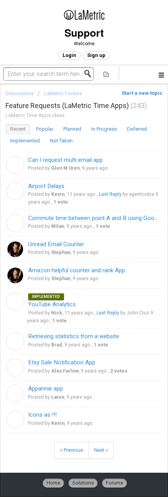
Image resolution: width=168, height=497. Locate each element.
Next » (101, 450)
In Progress (104, 129)
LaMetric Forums (63, 93)
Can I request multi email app (65, 159)
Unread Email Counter (56, 244)
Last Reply (110, 194)
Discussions (19, 93)
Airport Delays (46, 186)
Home (53, 483)
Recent (18, 129)
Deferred (137, 129)
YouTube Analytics (52, 304)
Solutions (83, 483)
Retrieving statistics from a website (73, 336)
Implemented (25, 141)
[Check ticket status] (106, 73)
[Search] (90, 74)
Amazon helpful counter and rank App (76, 270)
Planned (72, 129)
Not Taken (61, 141)
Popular (44, 129)
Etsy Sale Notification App (61, 362)
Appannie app (45, 388)
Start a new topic (142, 93)
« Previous (71, 450)
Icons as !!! (42, 414)
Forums (114, 483)
